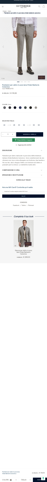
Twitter (24, 205)
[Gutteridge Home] (23, 6)
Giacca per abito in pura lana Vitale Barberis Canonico (23, 252)
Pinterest (31, 205)
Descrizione (7, 150)
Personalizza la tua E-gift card (23, 2)
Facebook (16, 205)
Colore (6, 104)
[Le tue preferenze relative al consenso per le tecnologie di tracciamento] (43, 478)
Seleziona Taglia (8, 121)
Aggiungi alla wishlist (24, 145)
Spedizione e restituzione (12, 175)
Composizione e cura (10, 170)
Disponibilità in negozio (24, 140)
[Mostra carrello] (44, 7)
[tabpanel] (23, 49)
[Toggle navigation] (2, 7)
